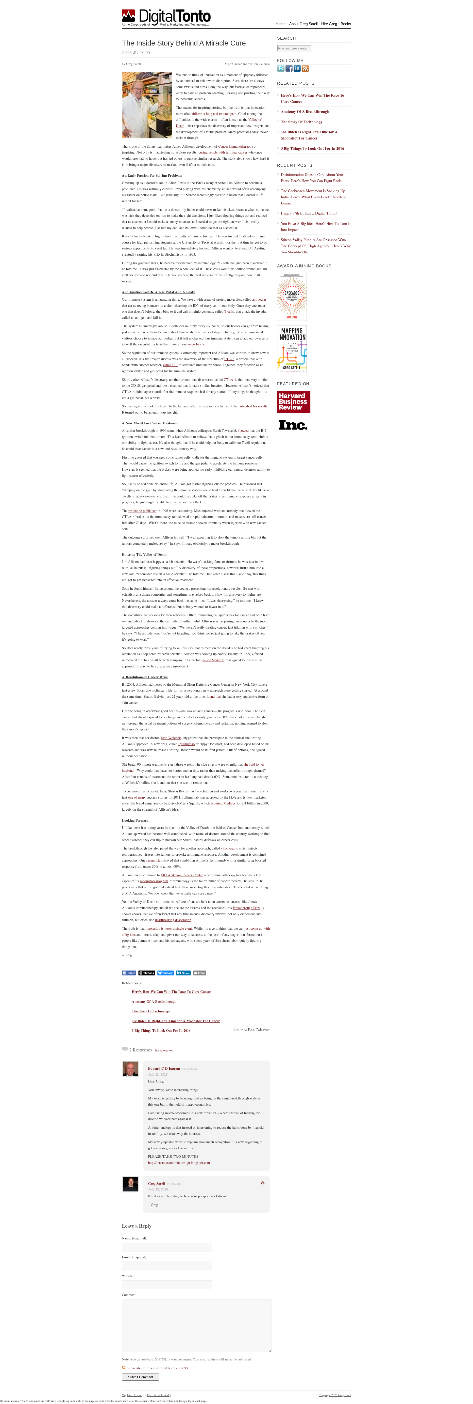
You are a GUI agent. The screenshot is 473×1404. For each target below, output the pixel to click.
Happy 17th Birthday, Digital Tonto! (309, 213)
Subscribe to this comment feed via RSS (157, 1367)
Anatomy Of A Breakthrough (154, 1001)
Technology (263, 1029)
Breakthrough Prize (246, 907)
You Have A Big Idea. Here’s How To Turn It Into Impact (315, 226)
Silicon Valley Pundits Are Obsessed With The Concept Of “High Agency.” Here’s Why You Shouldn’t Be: (316, 245)
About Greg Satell (303, 24)
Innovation (250, 64)
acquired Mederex (223, 803)
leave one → (164, 1050)
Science (264, 64)
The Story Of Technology (151, 1011)
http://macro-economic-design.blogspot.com (179, 1162)
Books (346, 24)
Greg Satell (156, 1183)
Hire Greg (329, 24)
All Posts (249, 1029)
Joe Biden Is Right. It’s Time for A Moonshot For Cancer (176, 1020)
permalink (189, 1068)
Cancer (237, 64)
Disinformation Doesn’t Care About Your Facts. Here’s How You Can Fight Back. (312, 177)
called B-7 (170, 364)
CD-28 (229, 358)
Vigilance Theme (132, 1395)
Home (281, 24)
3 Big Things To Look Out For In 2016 (161, 1030)
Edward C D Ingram (164, 1068)
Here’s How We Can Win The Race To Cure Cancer (171, 991)
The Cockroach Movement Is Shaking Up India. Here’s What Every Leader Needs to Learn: (313, 196)
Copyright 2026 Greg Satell (335, 1395)
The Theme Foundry (159, 1395)
